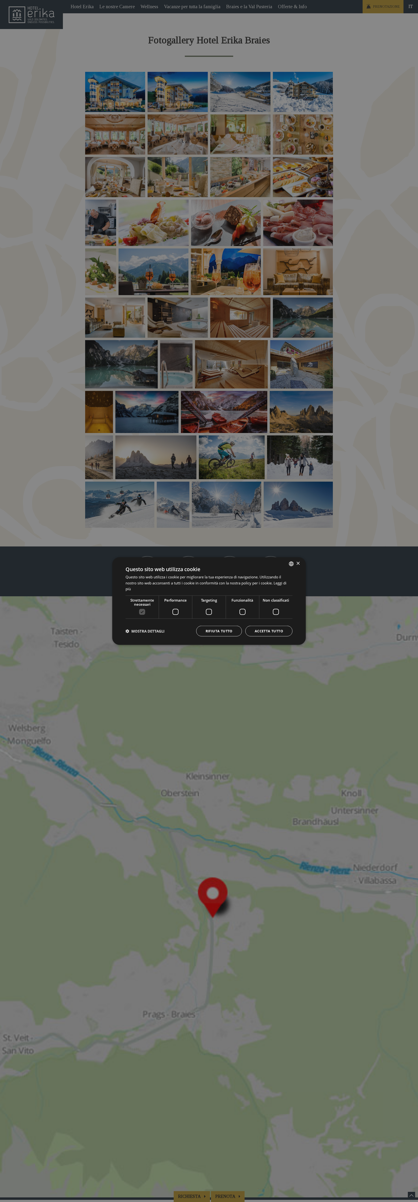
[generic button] (298, 570)
